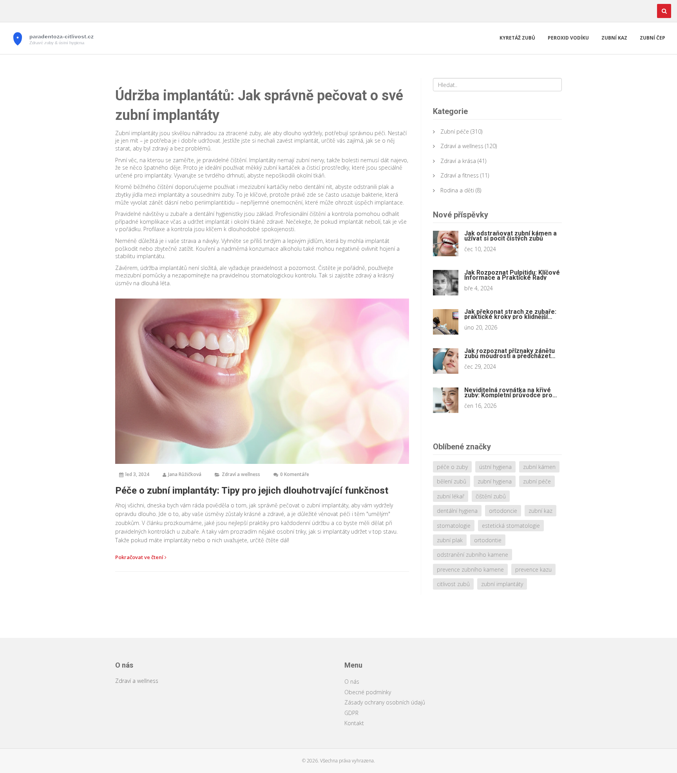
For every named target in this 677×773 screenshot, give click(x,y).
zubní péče (537, 481)
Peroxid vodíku (568, 37)
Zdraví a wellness (241, 474)
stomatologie (454, 525)
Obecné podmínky (367, 692)
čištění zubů (491, 496)
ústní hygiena (495, 467)
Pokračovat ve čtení (140, 557)
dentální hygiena (457, 510)
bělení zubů (451, 481)
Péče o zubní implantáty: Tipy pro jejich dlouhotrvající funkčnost (251, 490)
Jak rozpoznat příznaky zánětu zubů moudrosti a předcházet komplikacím (509, 353)
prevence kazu (533, 569)
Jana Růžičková (184, 474)
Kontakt (354, 723)
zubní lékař (450, 496)
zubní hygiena (495, 481)
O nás (351, 681)
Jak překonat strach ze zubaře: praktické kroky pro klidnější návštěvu (510, 314)
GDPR (351, 713)
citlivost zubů (453, 584)
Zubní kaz (614, 37)
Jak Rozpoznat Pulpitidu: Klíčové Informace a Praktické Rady (512, 275)
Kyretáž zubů (517, 37)
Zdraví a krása (458, 161)
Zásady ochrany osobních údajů (384, 702)
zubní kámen (539, 467)
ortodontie (487, 540)
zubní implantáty (502, 584)
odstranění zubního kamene (472, 554)
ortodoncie (503, 510)
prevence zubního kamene (470, 569)
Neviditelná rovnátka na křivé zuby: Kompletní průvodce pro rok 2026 (508, 392)
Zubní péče (454, 131)
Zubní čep (652, 37)
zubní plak (450, 540)
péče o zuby (452, 467)
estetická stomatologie (511, 525)
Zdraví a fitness (459, 175)
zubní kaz (540, 510)
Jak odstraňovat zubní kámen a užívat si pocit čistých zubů (510, 236)
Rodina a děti (457, 190)
